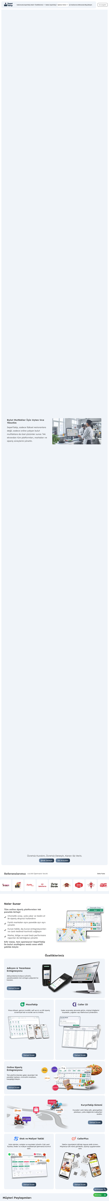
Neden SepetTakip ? (51, 5)
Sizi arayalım (102, 5)
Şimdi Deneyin (46, 860)
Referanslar (81, 5)
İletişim (90, 5)
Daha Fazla (101, 873)
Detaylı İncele (14, 988)
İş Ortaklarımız (73, 5)
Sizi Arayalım (62, 860)
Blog (86, 5)
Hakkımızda (20, 5)
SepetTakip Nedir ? (29, 5)
